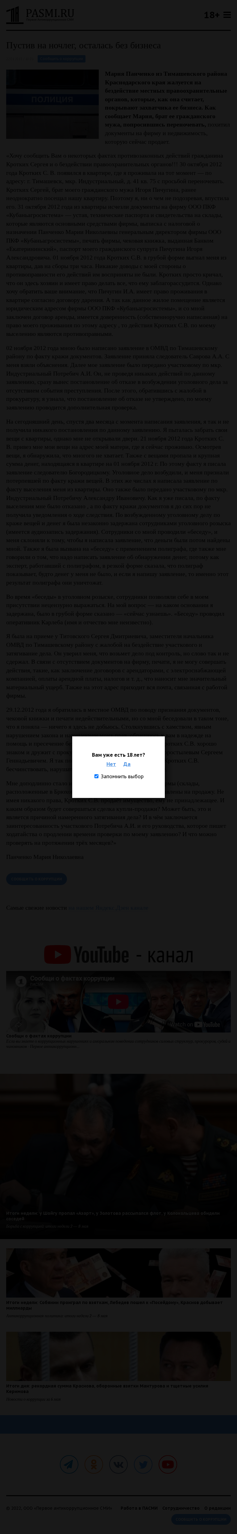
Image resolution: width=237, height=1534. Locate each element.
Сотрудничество (181, 1508)
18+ (212, 15)
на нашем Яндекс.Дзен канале (108, 907)
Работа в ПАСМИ (139, 1508)
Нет (111, 764)
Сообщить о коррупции (61, 58)
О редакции (217, 1508)
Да (127, 764)
